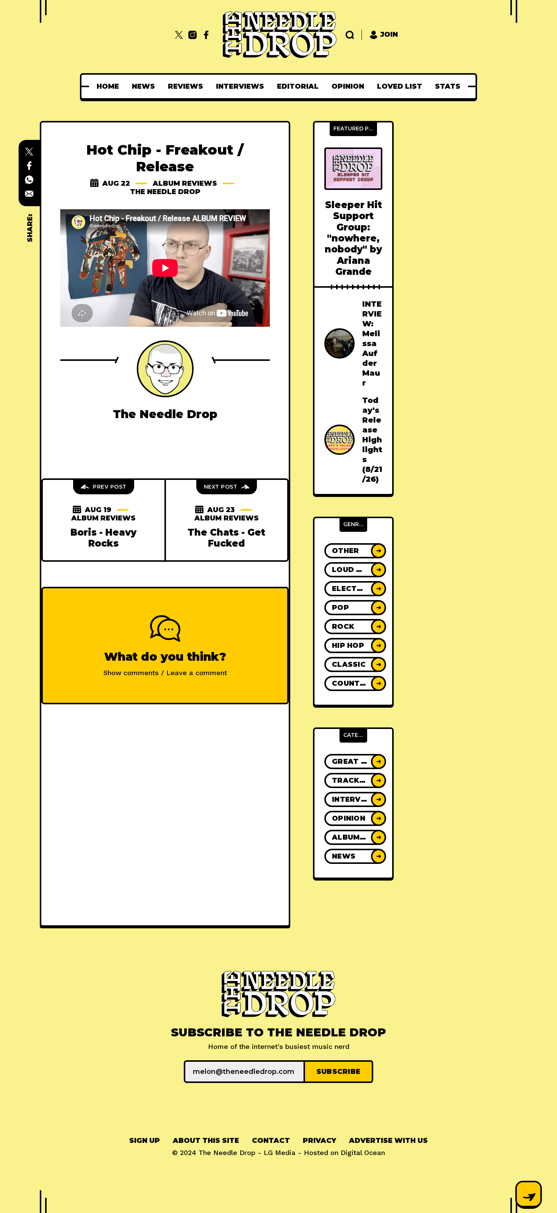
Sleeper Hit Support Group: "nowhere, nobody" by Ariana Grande (353, 238)
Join (389, 34)
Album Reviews (185, 183)
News (143, 86)
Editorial (298, 86)
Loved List (399, 86)
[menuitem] (108, 86)
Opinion (348, 86)
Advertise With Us (388, 1140)
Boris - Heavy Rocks (103, 538)
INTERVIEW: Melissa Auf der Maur (372, 343)
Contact (271, 1140)
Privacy (319, 1140)
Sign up (144, 1140)
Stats (447, 86)
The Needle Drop (165, 192)
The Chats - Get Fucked (226, 538)
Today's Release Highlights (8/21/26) (372, 440)
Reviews (185, 86)
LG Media (280, 1153)
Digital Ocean (363, 1153)
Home (108, 86)
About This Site (206, 1140)
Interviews (240, 86)
